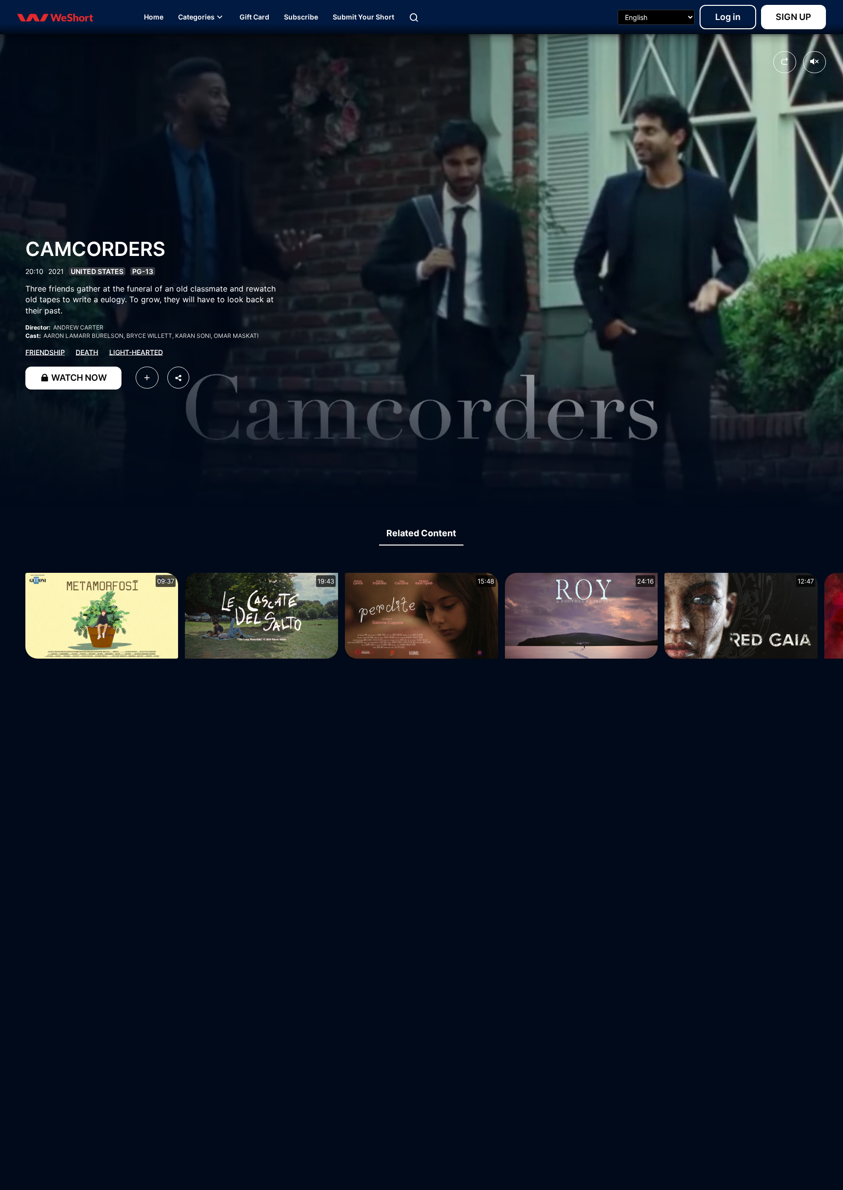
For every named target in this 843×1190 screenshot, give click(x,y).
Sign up (793, 17)
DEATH (87, 352)
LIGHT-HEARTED (136, 352)
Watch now (78, 377)
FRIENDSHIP (45, 352)
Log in (728, 17)
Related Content (421, 533)
